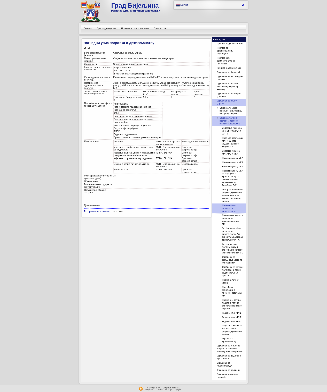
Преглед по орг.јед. (107, 28)
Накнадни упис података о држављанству (229, 208)
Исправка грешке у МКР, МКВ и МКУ (231, 152)
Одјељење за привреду (228, 370)
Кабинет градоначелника (229, 68)
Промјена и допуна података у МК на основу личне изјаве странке (232, 304)
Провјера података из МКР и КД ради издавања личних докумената (232, 142)
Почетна (88, 28)
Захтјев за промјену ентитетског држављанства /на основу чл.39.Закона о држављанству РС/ (232, 234)
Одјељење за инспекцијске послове (230, 78)
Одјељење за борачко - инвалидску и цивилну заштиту (228, 86)
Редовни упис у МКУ (232, 321)
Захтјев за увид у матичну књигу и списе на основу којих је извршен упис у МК (232, 248)
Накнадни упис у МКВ (232, 162)
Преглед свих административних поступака (226, 61)
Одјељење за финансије (229, 72)
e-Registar (220, 39)
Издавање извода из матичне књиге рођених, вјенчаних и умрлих (232, 330)
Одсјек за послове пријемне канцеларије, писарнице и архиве (231, 111)
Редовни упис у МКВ (232, 313)
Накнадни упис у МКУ (232, 166)
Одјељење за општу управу (227, 102)
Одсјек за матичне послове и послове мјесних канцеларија (230, 121)
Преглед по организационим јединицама (225, 51)
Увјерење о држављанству (229, 340)
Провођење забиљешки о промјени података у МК (232, 291)
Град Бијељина (135, 5)
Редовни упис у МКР (232, 317)
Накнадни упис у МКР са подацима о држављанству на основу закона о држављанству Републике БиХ (232, 178)
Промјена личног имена (230, 281)
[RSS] (141, 389)
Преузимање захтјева (98, 211)
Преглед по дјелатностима (135, 28)
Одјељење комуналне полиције (227, 375)
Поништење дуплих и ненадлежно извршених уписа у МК (232, 219)
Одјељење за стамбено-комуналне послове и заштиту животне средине (230, 349)
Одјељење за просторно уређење (229, 95)
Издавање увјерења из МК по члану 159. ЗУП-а (232, 131)
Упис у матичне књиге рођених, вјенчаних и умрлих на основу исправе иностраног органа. (232, 195)
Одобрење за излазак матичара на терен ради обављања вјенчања (232, 271)
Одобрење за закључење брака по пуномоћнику (232, 260)
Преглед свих (160, 28)
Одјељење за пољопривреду (224, 364)
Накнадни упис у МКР (232, 158)
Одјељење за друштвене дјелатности (229, 357)
